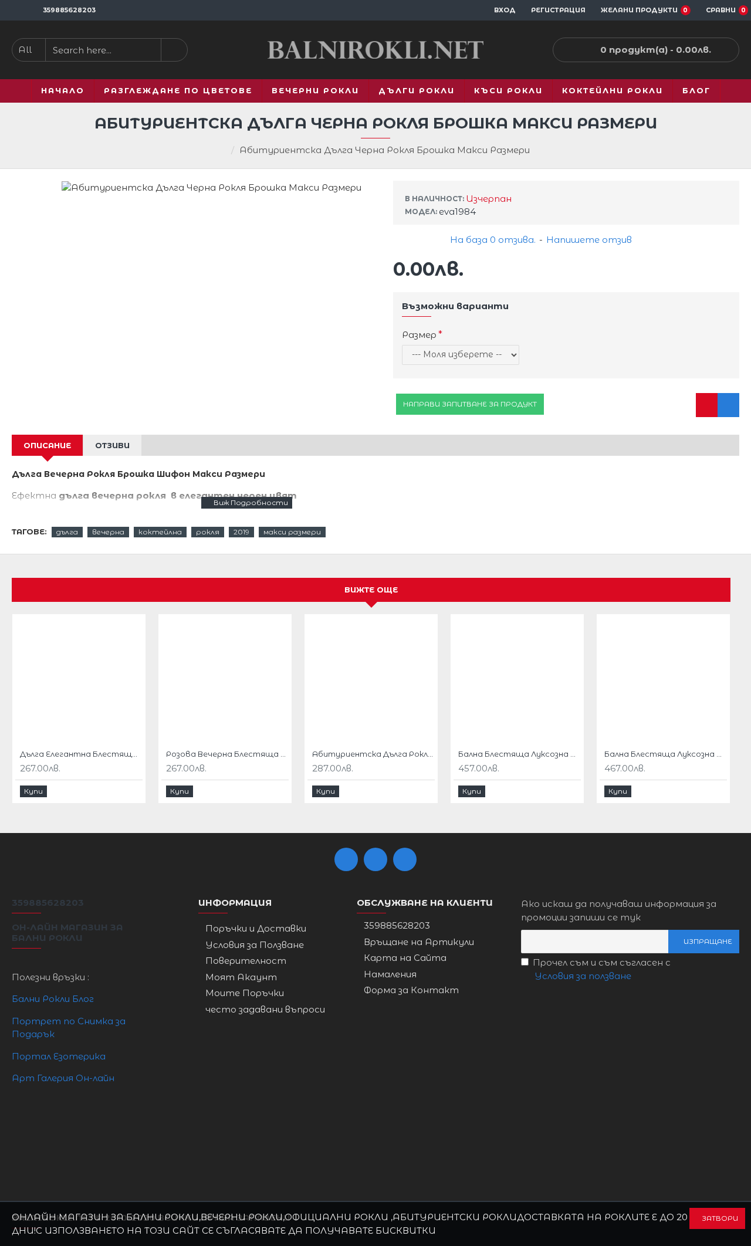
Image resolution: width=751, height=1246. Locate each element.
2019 (241, 531)
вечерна (108, 531)
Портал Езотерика (59, 1056)
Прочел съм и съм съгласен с (602, 969)
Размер (419, 334)
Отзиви (112, 445)
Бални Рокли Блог (53, 998)
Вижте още (371, 589)
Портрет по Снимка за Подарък (69, 1027)
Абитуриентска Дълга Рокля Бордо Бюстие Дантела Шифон (373, 754)
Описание (47, 445)
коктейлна (160, 531)
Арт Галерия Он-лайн (63, 1078)
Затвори (720, 1218)
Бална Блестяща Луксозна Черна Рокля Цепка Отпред (519, 754)
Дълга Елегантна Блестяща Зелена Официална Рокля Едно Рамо (81, 754)
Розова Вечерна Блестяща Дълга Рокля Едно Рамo (227, 754)
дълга (67, 531)
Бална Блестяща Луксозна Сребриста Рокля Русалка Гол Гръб (665, 754)
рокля (207, 531)
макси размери (292, 531)
